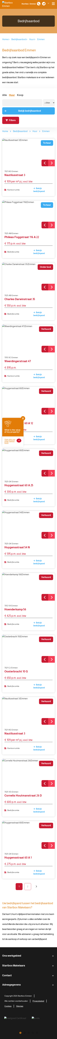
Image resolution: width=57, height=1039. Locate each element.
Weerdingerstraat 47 (17, 361)
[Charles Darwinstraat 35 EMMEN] (28, 276)
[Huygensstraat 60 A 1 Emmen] (28, 835)
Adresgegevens (11, 984)
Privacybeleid (38, 1001)
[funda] (41, 1020)
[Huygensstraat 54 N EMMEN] (28, 525)
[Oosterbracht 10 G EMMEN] (28, 649)
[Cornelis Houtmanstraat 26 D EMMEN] (28, 773)
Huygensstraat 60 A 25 (18, 485)
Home (5, 39)
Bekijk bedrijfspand (39, 189)
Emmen (41, 39)
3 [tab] (28, 1032)
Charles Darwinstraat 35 (19, 299)
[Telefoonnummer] (38, 3)
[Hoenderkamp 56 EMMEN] (28, 587)
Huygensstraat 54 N (17, 547)
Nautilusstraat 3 (14, 175)
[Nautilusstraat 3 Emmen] (28, 152)
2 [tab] (24, 1032)
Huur (31, 39)
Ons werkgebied (11, 955)
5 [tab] (36, 1032)
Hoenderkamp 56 (15, 609)
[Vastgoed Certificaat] (18, 1020)
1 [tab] (20, 1032)
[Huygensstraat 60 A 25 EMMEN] (28, 463)
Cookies (7, 1006)
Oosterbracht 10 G (16, 671)
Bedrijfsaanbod (18, 39)
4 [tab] (32, 1032)
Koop (20, 95)
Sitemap (19, 1006)
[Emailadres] (44, 3)
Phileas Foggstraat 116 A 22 (21, 237)
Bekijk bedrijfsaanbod (29, 111)
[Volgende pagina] (36, 886)
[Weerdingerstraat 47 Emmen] (28, 338)
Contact (7, 975)
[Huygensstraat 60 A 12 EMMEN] (28, 400)
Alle (4, 95)
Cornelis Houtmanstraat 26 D (23, 795)
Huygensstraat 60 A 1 (18, 857)
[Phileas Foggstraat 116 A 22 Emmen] (28, 214)
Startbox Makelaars (13, 965)
